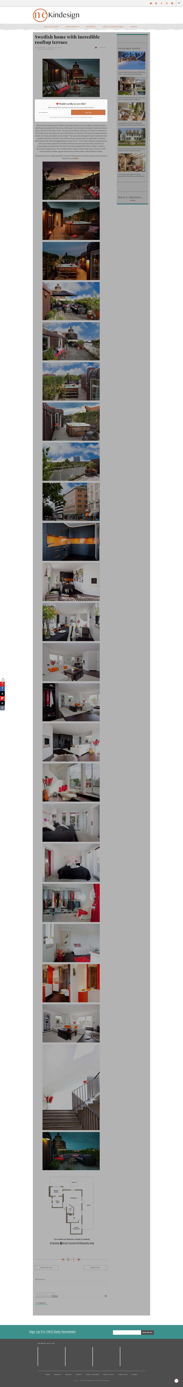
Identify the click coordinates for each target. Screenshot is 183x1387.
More (133, 27)
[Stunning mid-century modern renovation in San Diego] (92, 1356)
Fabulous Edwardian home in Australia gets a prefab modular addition (131, 99)
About (48, 1374)
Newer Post (95, 1267)
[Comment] (79, 1260)
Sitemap (135, 1374)
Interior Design (49, 49)
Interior (90, 27)
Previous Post (47, 1267)
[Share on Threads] (2, 703)
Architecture (50, 27)
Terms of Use (123, 1374)
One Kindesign (41, 47)
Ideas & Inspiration (112, 27)
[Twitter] (150, 3)
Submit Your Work (92, 1374)
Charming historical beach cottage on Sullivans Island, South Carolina (131, 150)
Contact (79, 1374)
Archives (68, 1374)
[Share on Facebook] (74, 1260)
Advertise (57, 1374)
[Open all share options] (2, 708)
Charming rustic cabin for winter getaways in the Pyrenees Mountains (131, 175)
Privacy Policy (108, 1374)
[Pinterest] (156, 3)
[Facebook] (161, 3)
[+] (56, 1296)
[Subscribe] (172, 3)
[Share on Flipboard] (2, 698)
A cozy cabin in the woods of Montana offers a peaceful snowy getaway (131, 73)
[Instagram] (166, 3)
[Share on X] (2, 693)
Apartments (72, 27)
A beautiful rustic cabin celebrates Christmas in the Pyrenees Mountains (131, 124)
